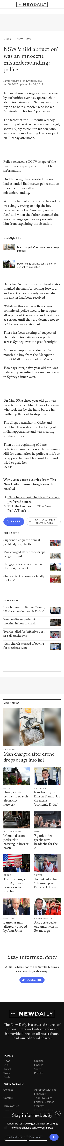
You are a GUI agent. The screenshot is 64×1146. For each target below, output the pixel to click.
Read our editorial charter (31, 1038)
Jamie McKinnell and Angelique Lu (22, 80)
